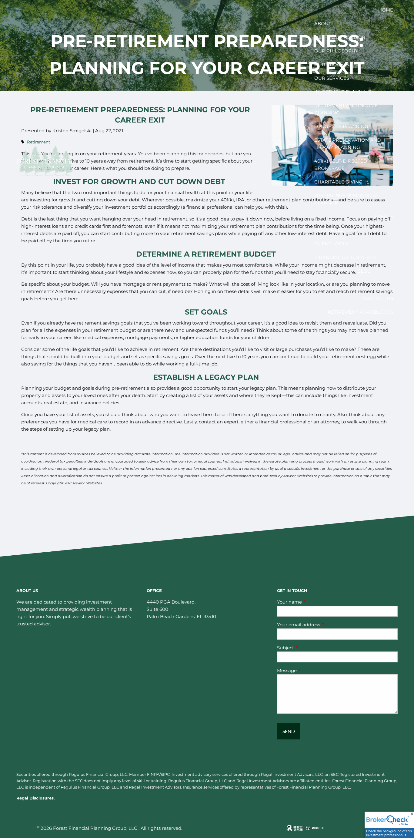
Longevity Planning (341, 126)
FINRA (153, 774)
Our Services (331, 78)
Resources (328, 230)
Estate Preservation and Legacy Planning (347, 143)
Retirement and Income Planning (346, 109)
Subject (309, 648)
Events (384, 216)
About (322, 23)
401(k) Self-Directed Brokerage (340, 164)
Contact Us (378, 298)
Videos (323, 285)
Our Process (331, 64)
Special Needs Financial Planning (346, 199)
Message (310, 670)
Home (385, 10)
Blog (364, 271)
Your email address (322, 625)
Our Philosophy (336, 51)
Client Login (331, 244)
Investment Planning (342, 92)
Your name (313, 602)
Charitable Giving (338, 182)
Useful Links (331, 271)
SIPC (165, 774)
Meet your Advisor (339, 37)
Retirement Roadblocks (360, 312)
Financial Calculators (345, 257)
